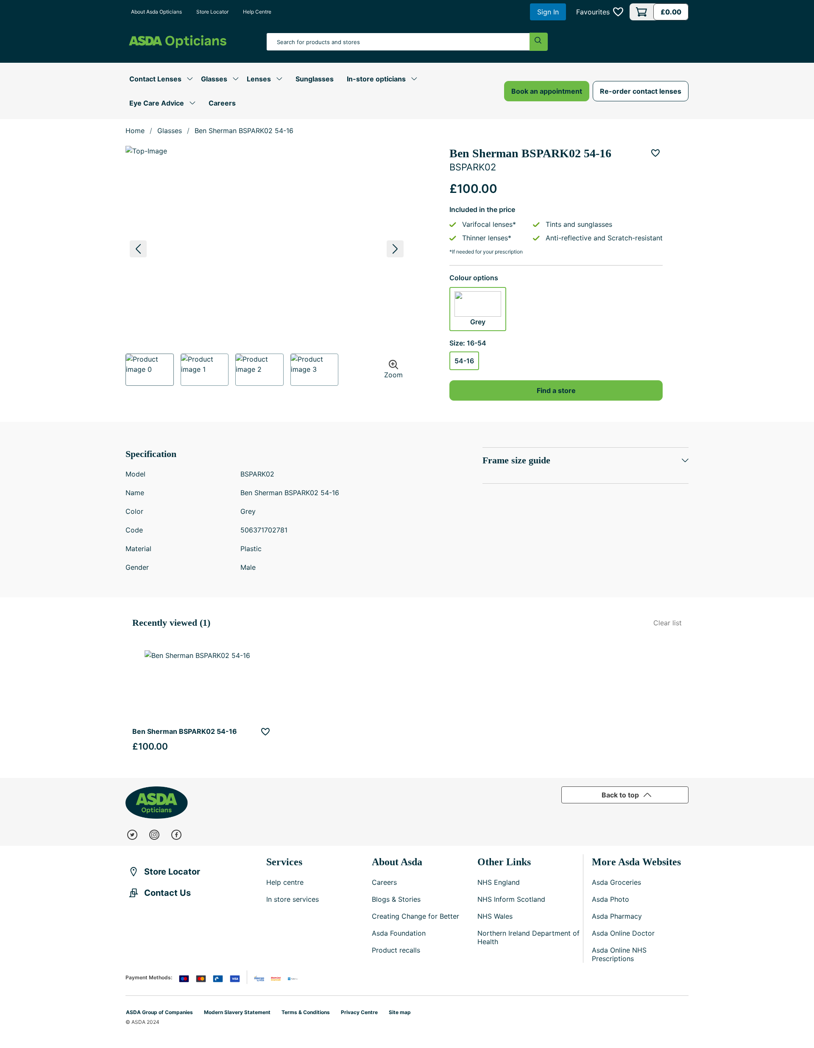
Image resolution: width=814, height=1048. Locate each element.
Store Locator (212, 11)
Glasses (169, 130)
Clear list (667, 623)
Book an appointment (546, 91)
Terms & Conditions (306, 1012)
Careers (222, 103)
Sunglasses (314, 79)
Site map (400, 1012)
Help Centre (257, 11)
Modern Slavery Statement (237, 1012)
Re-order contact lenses (640, 91)
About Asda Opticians (156, 11)
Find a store (556, 390)
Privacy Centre (359, 1012)
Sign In (548, 12)
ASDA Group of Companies (159, 1012)
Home (135, 130)
